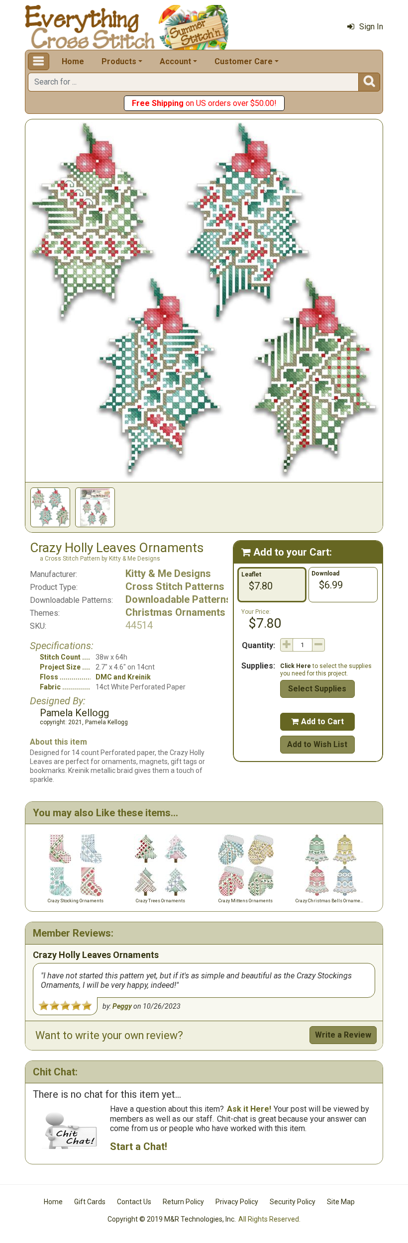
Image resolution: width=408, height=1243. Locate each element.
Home (73, 61)
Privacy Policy (236, 1202)
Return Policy (183, 1202)
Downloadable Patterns (178, 599)
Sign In (371, 26)
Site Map (341, 1202)
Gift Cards (89, 1202)
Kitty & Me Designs (168, 573)
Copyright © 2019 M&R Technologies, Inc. (171, 1219)
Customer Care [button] (243, 61)
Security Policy (292, 1202)
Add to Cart (317, 721)
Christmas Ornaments (175, 612)
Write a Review (343, 1035)
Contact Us (134, 1202)
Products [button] (119, 61)
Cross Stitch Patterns (174, 586)
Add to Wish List (317, 744)
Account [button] (175, 61)
